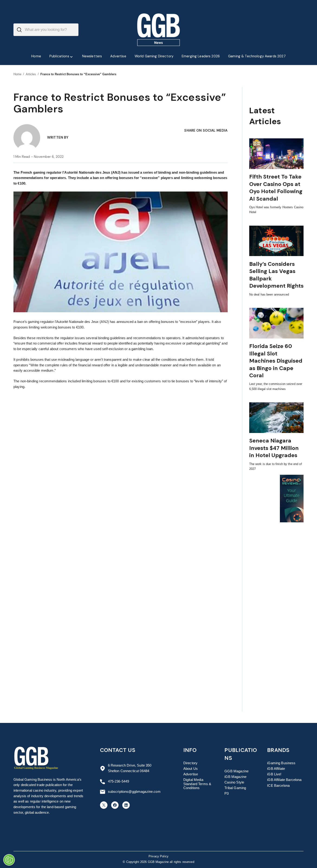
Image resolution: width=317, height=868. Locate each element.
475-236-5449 (118, 781)
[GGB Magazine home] (159, 29)
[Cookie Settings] (9, 860)
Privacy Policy (158, 856)
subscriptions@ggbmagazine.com (134, 791)
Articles (31, 74)
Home (17, 74)
